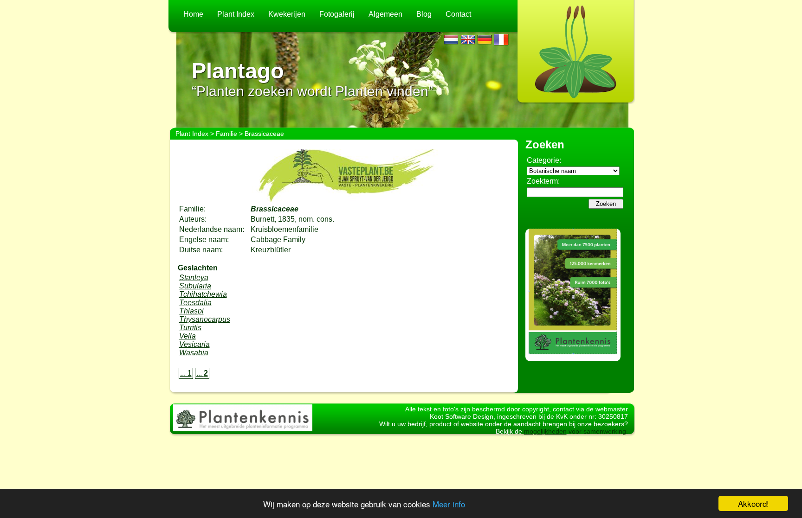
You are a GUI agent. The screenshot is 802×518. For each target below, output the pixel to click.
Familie (226, 133)
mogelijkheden (545, 431)
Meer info (449, 504)
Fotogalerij (337, 14)
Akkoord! (753, 503)
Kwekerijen (286, 14)
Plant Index (235, 14)
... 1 (186, 373)
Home (193, 14)
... (202, 373)
